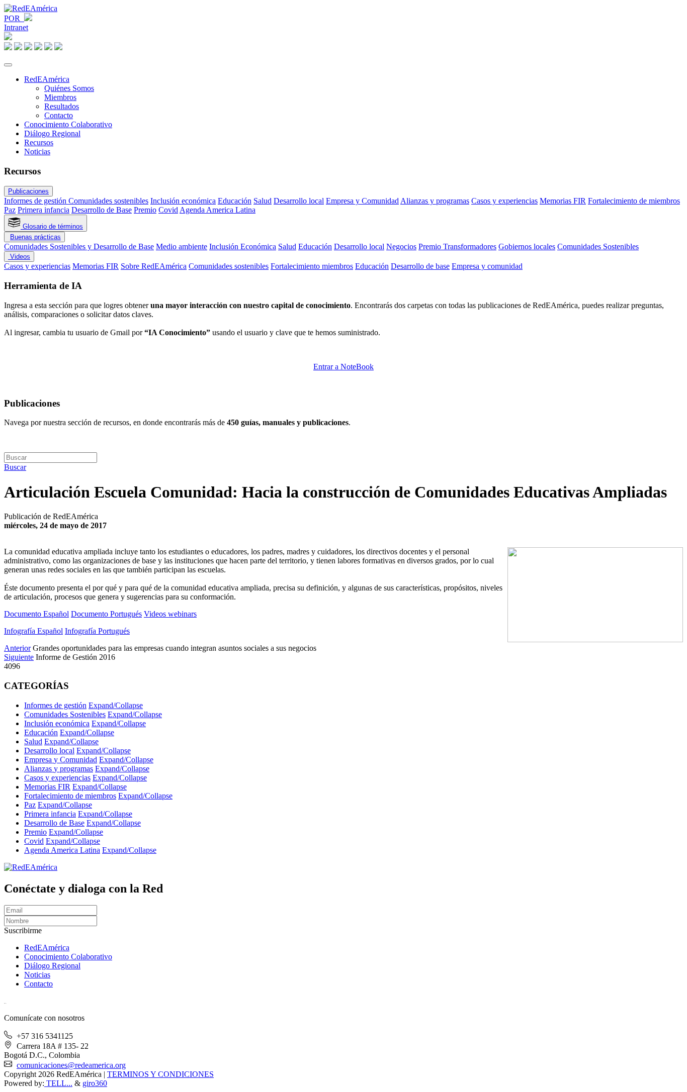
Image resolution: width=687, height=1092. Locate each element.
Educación (234, 200)
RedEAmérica (46, 79)
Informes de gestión (36, 200)
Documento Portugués (106, 614)
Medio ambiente (181, 246)
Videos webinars (170, 614)
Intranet (16, 27)
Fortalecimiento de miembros (634, 200)
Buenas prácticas (35, 237)
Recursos (38, 142)
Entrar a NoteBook (343, 366)
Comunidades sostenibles (108, 200)
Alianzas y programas (434, 200)
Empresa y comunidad (487, 266)
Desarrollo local (299, 200)
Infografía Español (33, 631)
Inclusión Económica (242, 246)
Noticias (37, 151)
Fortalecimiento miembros (312, 266)
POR (14, 18)
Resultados (61, 106)
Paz (10, 210)
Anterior (17, 648)
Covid (168, 210)
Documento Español (36, 614)
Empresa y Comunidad (362, 200)
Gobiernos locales (526, 246)
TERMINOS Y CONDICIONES (160, 1074)
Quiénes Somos (69, 88)
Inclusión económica (183, 200)
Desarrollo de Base (101, 210)
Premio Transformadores (457, 246)
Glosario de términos (52, 226)
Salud (262, 200)
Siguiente (19, 657)
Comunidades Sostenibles (598, 246)
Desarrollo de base (420, 266)
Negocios (401, 246)
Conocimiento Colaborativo (68, 124)
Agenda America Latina (217, 210)
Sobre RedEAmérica (154, 266)
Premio (145, 210)
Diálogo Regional (52, 133)
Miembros (60, 97)
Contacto (58, 115)
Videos (19, 256)
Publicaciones (28, 191)
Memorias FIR (563, 200)
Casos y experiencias (504, 200)
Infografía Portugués (97, 631)
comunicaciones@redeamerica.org (71, 1065)
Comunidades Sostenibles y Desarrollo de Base (79, 246)
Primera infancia (43, 210)
